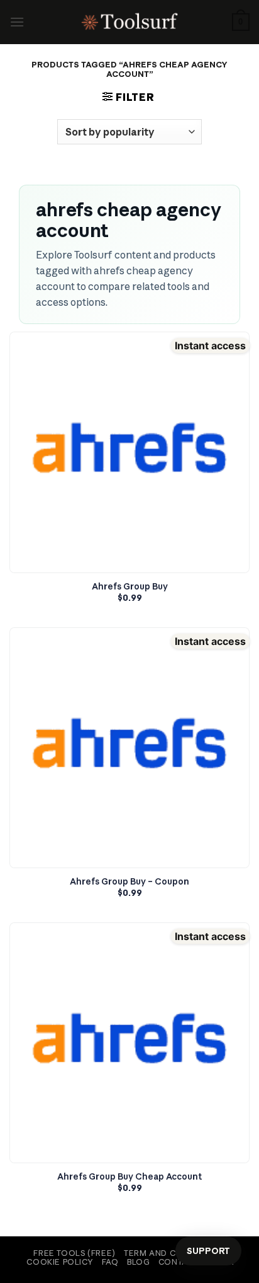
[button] (17, 21)
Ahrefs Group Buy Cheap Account (129, 1176)
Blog (138, 1262)
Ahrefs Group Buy (130, 586)
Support (208, 1251)
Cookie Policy (59, 1262)
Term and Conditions (173, 1253)
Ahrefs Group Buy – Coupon (129, 881)
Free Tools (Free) (74, 1253)
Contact (178, 1262)
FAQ (110, 1262)
